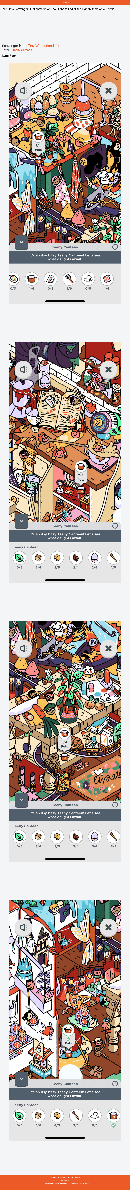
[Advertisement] (36, 27)
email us (77, 1177)
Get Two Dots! (65, 1180)
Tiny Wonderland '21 (43, 45)
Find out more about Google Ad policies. (78, 1183)
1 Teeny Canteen (21, 50)
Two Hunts (65, 3)
